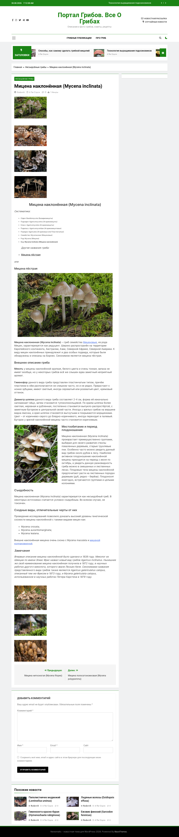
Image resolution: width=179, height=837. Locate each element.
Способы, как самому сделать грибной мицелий (43, 50)
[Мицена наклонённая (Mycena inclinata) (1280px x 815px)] (30, 145)
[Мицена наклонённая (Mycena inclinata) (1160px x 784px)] (30, 197)
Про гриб (101, 38)
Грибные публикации (79, 38)
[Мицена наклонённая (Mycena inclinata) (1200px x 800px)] (30, 635)
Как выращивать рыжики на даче (134, 3)
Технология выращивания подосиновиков (109, 50)
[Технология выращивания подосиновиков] (78, 54)
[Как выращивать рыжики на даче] (140, 54)
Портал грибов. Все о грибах (89, 18)
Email (53, 745)
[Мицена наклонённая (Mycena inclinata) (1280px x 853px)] (30, 171)
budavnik (21, 92)
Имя (20, 745)
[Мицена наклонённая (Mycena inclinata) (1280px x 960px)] (30, 609)
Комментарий (25, 710)
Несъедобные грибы (24, 79)
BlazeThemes (121, 831)
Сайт (86, 745)
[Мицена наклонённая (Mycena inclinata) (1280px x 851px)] (30, 660)
